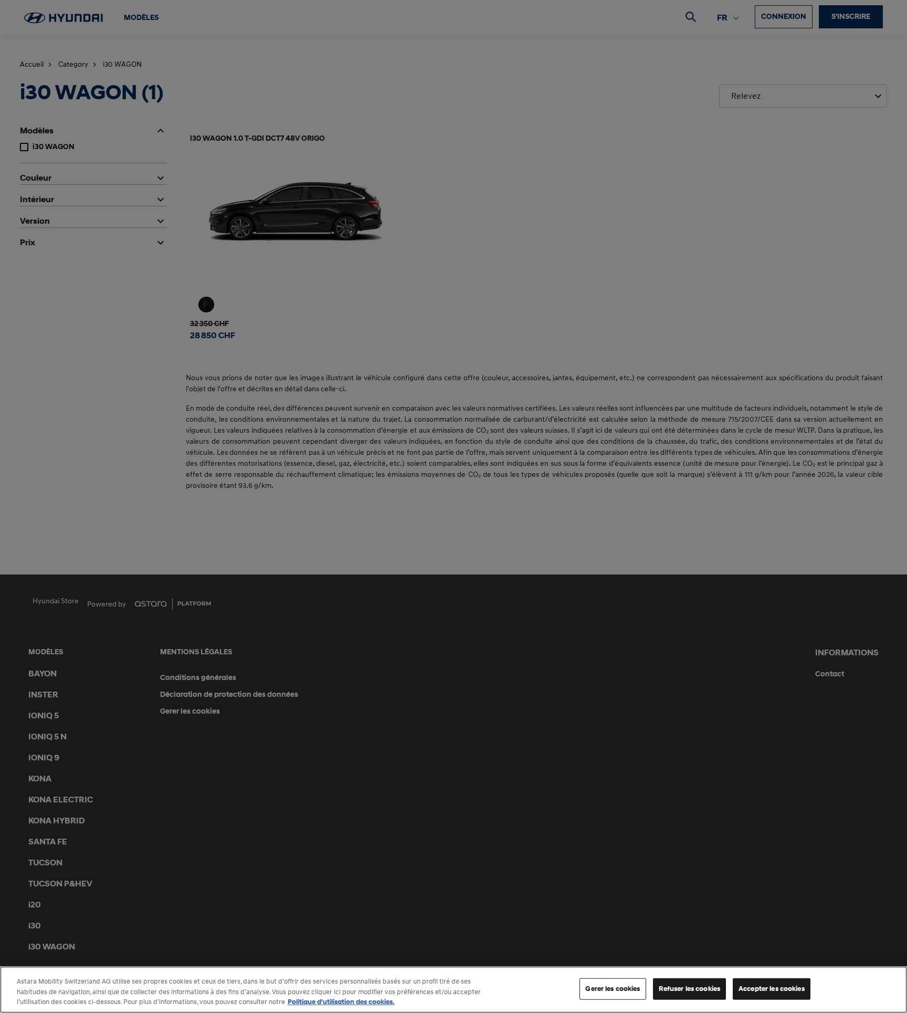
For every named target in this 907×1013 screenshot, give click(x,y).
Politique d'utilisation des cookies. (341, 1002)
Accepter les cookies (772, 988)
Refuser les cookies (689, 988)
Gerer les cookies (612, 988)
